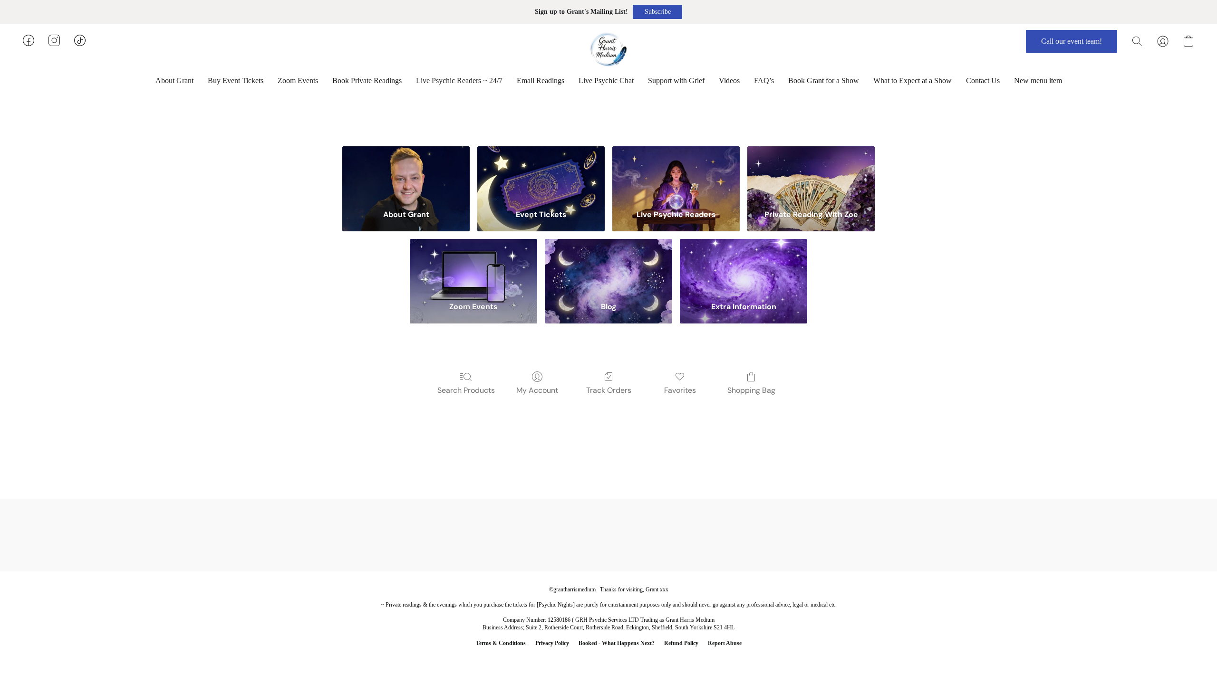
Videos (729, 80)
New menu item (1038, 80)
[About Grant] (406, 173)
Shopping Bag (751, 390)
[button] (657, 12)
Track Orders (608, 390)
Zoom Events (298, 80)
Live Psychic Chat (606, 80)
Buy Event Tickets (235, 80)
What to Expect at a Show (912, 80)
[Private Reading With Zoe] (811, 173)
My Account (537, 390)
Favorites (680, 390)
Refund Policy (681, 643)
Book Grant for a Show (823, 80)
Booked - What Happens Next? (617, 643)
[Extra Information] (743, 266)
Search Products (466, 390)
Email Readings (540, 80)
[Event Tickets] (541, 173)
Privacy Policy (552, 643)
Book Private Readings (367, 80)
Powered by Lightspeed (608, 659)
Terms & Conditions (501, 643)
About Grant (174, 80)
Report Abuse (725, 643)
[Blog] (608, 266)
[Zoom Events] (473, 266)
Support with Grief (676, 80)
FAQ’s (764, 80)
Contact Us (983, 80)
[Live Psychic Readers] (676, 173)
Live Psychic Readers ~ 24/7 (459, 80)
